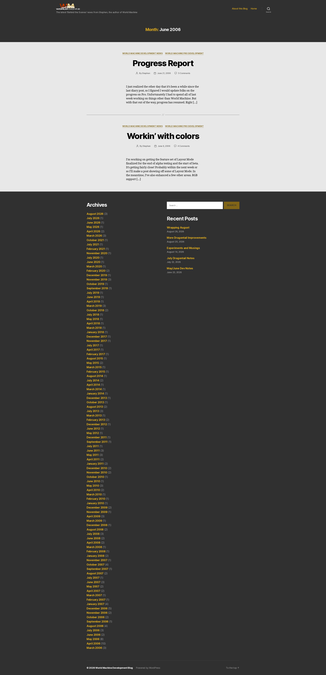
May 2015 (93, 363)
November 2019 (97, 279)
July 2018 (93, 314)
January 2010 (95, 503)
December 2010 (97, 468)
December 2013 (97, 398)
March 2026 (94, 235)
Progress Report (163, 63)
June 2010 (93, 481)
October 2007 (95, 564)
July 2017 (93, 345)
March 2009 (94, 520)
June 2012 (93, 428)
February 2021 (96, 249)
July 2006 (93, 630)
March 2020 (94, 266)
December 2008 (97, 525)
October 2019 (95, 284)
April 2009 (93, 516)
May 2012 (93, 433)
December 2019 (97, 275)
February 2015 (96, 371)
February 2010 (96, 498)
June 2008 (93, 538)
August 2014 (95, 376)
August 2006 (95, 626)
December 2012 (97, 424)
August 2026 (95, 213)
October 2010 (95, 477)
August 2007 (95, 573)
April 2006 (93, 643)
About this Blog (240, 8)
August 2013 (95, 406)
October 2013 (95, 402)
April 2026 (93, 231)
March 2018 (94, 327)
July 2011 (93, 446)
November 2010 (97, 472)
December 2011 (97, 437)
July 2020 (93, 257)
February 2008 (96, 551)
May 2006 (93, 639)
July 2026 (93, 218)
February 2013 (96, 419)
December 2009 (97, 507)
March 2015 (94, 367)
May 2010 (93, 485)
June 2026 (93, 222)
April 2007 (93, 591)
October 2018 (95, 310)
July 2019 (93, 292)
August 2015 (95, 358)
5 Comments (184, 73)
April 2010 (93, 490)
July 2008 (93, 533)
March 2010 (94, 494)
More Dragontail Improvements (186, 237)
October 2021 (95, 240)
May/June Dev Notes (180, 268)
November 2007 (97, 560)
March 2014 (94, 389)
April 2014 (93, 384)
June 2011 (93, 450)
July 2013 (93, 411)
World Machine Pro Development (184, 53)
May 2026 (93, 227)
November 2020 (97, 253)
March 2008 (94, 547)
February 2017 (96, 354)
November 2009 (97, 512)
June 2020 (93, 262)
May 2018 (93, 319)
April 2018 (93, 323)
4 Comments (184, 146)
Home (254, 8)
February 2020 (96, 270)
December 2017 (97, 336)
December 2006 (97, 608)
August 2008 (95, 529)
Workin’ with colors (163, 136)
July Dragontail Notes (180, 258)
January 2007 (95, 604)
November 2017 (97, 341)
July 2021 (93, 244)
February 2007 (96, 599)
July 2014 (93, 380)
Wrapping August (178, 227)
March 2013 (94, 415)
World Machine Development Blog (114, 667)
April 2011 (93, 459)
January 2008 (95, 555)
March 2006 (94, 647)
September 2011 (97, 441)
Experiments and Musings (183, 248)
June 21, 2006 (164, 73)
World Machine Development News (142, 53)
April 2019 (93, 301)
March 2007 (94, 595)
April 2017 (93, 349)
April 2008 (93, 542)
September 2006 (97, 621)
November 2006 (97, 612)
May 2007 (93, 586)
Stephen (146, 73)
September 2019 (97, 288)
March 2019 (94, 305)
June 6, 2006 (164, 146)
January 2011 (95, 463)
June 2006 (93, 634)
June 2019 (93, 297)
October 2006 (96, 617)
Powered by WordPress (148, 667)
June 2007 (93, 582)
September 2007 (97, 569)
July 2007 (93, 577)
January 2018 (95, 332)
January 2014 (95, 393)
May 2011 (93, 455)
